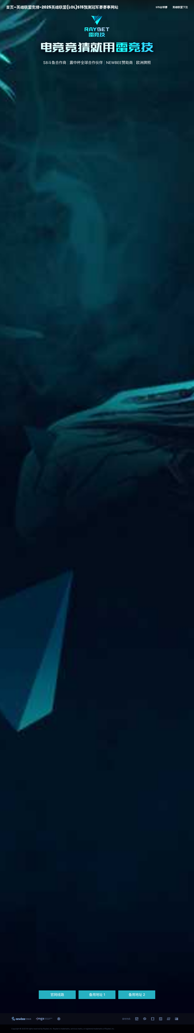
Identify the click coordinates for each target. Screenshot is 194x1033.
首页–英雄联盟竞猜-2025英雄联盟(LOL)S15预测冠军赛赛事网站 (62, 7)
